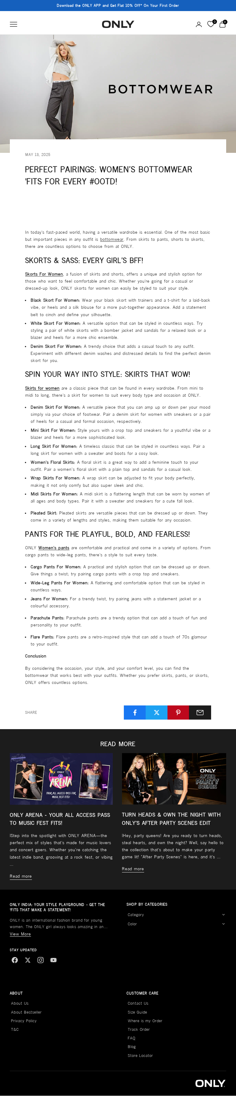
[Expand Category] (223, 915)
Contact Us (138, 1003)
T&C (15, 1029)
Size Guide (137, 1012)
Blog (132, 1046)
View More (20, 933)
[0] (210, 24)
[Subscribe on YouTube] (53, 960)
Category (136, 914)
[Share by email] (200, 712)
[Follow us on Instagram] (40, 960)
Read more (21, 876)
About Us (20, 1003)
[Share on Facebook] (135, 712)
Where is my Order (145, 1021)
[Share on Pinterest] (178, 712)
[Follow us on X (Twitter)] (27, 960)
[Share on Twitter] (156, 712)
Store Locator (140, 1055)
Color (132, 924)
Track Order (139, 1029)
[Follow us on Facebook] (14, 960)
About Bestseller (26, 1012)
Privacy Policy (24, 1021)
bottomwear (112, 239)
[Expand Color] (223, 924)
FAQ (132, 1038)
